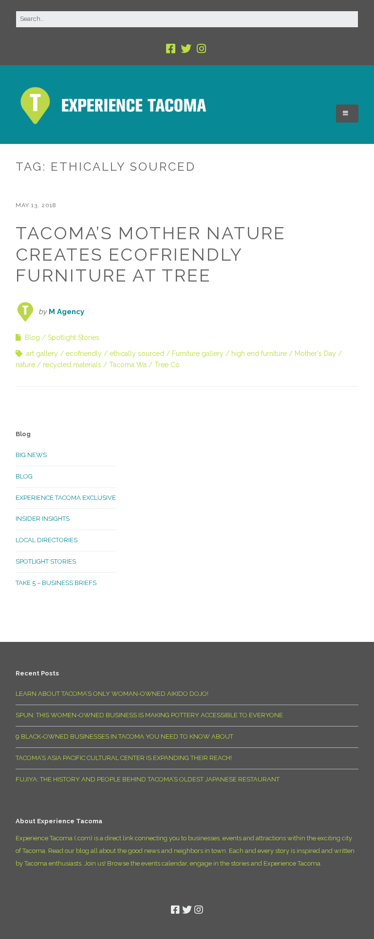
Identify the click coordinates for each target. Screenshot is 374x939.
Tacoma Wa (128, 365)
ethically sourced (137, 353)
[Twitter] (186, 48)
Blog (32, 337)
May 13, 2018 (36, 205)
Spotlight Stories (73, 337)
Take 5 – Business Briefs (56, 582)
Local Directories (46, 540)
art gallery (42, 353)
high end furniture (259, 353)
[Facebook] (171, 48)
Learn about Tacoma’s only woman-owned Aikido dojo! (112, 693)
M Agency (66, 311)
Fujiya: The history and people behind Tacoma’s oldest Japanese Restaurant (148, 779)
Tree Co (167, 365)
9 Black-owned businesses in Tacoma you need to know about (124, 736)
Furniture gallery (198, 353)
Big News (31, 455)
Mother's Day (315, 353)
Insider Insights (43, 518)
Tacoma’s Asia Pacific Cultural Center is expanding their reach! (124, 758)
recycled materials (72, 365)
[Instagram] (201, 48)
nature (25, 365)
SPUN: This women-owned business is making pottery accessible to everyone (149, 715)
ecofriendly (84, 353)
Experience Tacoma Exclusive (66, 497)
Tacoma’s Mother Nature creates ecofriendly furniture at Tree (151, 254)
